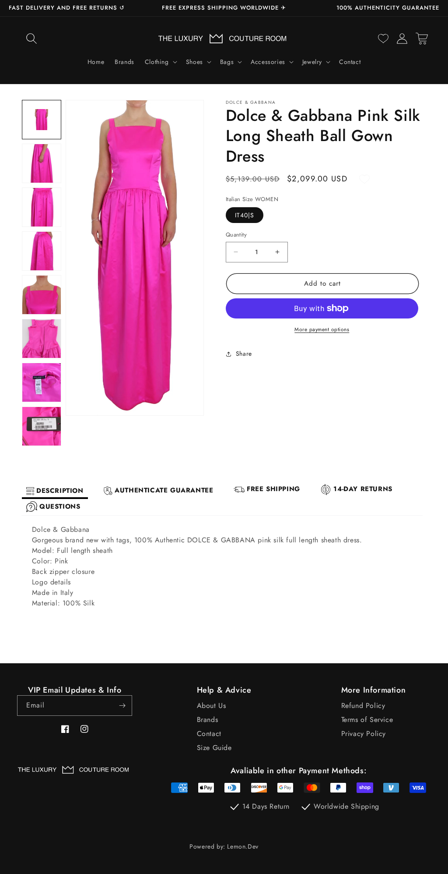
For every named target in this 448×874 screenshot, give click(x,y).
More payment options (321, 329)
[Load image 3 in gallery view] (41, 207)
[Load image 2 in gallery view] (41, 163)
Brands (207, 720)
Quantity (236, 234)
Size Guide (214, 748)
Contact (209, 734)
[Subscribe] (122, 705)
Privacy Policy (363, 734)
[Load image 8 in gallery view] (41, 426)
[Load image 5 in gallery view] (41, 295)
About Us (211, 706)
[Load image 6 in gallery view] (41, 338)
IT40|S (244, 215)
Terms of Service (367, 720)
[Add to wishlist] (364, 179)
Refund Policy (363, 706)
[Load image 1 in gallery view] (41, 119)
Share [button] (244, 353)
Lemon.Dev (242, 846)
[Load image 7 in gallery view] (41, 382)
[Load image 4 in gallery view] (41, 251)
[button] (31, 38)
